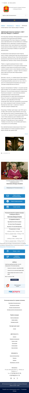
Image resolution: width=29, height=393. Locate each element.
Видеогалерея (14, 345)
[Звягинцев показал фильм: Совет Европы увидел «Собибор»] (14, 144)
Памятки (14, 360)
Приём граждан (14, 315)
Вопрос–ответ (14, 341)
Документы (14, 353)
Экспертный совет (14, 326)
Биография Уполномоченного (14, 303)
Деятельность (10, 25)
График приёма (15, 320)
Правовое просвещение (14, 339)
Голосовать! (14, 279)
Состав (14, 328)
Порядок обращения (14, 317)
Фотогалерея (14, 343)
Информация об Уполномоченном (14, 187)
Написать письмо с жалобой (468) (15, 268)
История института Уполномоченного (14, 309)
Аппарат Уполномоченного (14, 307)
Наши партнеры (14, 347)
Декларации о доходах (14, 362)
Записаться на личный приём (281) (16, 270)
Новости (18, 25)
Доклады (14, 358)
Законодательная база (14, 355)
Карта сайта (13, 2)
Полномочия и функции (14, 305)
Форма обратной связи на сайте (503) (15, 273)
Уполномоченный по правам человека (14, 300)
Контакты (14, 367)
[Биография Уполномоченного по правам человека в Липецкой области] (14, 170)
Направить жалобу (14, 322)
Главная (5, 2)
